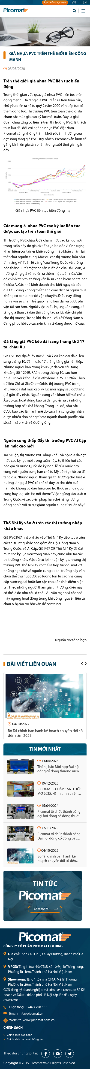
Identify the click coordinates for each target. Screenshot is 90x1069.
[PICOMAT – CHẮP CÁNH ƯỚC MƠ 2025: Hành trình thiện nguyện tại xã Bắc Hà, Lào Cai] (20, 789)
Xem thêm (41, 909)
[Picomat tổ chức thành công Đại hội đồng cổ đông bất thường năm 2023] (20, 833)
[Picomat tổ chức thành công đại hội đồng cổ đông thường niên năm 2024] (20, 811)
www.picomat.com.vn (38, 1020)
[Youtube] (57, 1053)
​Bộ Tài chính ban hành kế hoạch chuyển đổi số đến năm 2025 (45, 733)
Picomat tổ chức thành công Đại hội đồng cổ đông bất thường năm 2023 (59, 836)
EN (85, 2)
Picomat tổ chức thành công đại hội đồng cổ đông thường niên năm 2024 (60, 814)
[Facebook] (45, 1053)
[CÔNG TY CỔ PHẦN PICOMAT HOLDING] (24, 11)
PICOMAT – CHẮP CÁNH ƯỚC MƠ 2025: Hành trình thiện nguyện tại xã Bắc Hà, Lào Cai (59, 792)
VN (74, 2)
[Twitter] (69, 1053)
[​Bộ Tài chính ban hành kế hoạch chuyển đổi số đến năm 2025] (45, 696)
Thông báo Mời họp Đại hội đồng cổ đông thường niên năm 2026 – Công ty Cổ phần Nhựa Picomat (59, 769)
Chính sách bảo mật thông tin (25, 1039)
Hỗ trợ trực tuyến (58, 2)
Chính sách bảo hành (19, 1035)
